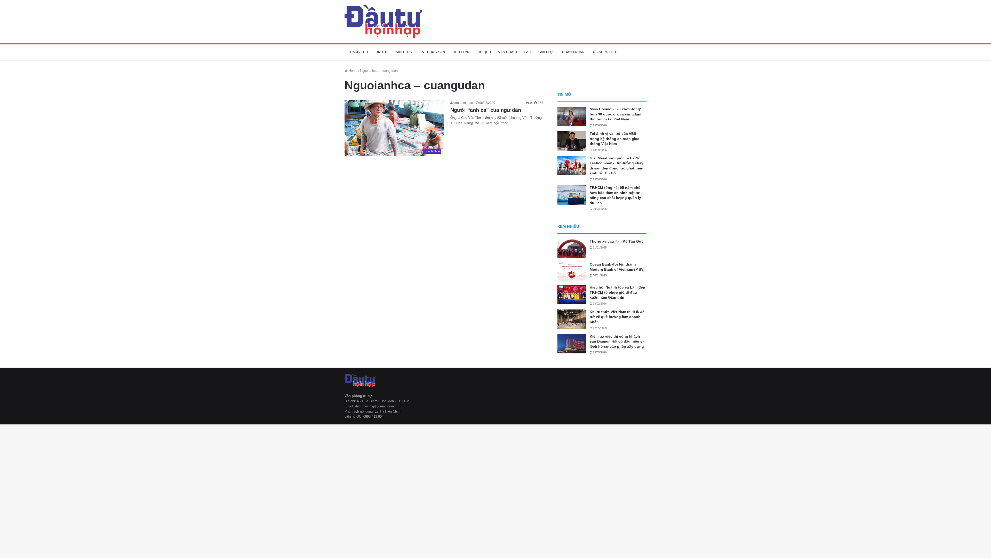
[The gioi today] (383, 21)
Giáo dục (546, 52)
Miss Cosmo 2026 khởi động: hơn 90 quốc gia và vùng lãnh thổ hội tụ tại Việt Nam (616, 114)
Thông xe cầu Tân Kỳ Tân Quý (616, 241)
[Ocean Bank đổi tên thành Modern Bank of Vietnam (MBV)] (571, 271)
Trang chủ (358, 52)
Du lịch (484, 52)
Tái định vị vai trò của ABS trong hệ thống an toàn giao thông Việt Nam (615, 138)
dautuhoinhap (463, 103)
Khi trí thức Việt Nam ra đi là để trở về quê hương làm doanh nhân (617, 317)
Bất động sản (432, 52)
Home (352, 71)
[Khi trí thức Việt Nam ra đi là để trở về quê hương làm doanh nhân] (571, 319)
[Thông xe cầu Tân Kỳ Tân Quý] (571, 248)
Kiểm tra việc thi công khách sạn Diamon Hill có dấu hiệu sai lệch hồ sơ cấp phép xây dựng (617, 341)
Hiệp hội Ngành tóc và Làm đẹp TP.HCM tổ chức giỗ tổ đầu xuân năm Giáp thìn (617, 292)
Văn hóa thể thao (514, 52)
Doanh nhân (573, 52)
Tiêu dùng (461, 52)
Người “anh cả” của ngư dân (485, 110)
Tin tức (382, 52)
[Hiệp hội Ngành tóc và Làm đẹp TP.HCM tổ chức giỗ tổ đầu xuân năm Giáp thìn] (571, 294)
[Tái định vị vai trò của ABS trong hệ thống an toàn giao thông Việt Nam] (571, 141)
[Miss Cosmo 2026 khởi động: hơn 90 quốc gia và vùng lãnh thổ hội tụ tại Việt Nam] (571, 116)
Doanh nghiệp (604, 52)
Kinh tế (402, 52)
